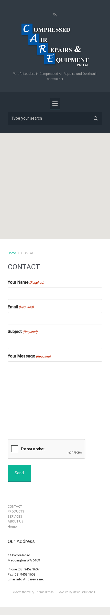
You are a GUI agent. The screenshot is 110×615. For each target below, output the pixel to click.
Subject (23, 331)
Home (12, 253)
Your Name (26, 282)
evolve (17, 592)
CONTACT (15, 506)
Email (21, 306)
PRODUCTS (16, 511)
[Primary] (55, 103)
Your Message (29, 356)
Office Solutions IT (85, 592)
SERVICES (15, 516)
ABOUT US (16, 521)
